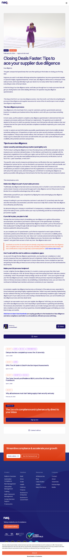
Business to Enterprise (24, 494)
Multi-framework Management (9, 495)
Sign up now (34, 420)
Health (22, 484)
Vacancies (55, 482)
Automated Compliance (8, 480)
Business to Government (24, 499)
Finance (22, 490)
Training (6, 491)
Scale (22, 482)
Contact (54, 476)
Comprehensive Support (9, 500)
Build (21, 476)
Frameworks (8, 504)
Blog (37, 479)
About (54, 479)
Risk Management (10, 484)
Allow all (34, 553)
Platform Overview (10, 476)
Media (54, 487)
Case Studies (40, 482)
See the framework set (30, 456)
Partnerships (56, 484)
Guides (38, 484)
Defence (23, 487)
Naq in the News (41, 487)
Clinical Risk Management (8, 488)
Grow (22, 479)
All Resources (40, 476)
